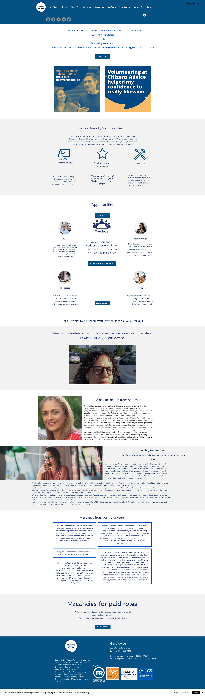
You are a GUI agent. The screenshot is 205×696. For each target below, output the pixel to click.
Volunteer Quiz (134, 321)
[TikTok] (69, 19)
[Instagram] (48, 19)
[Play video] (102, 364)
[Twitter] (58, 19)
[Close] (202, 692)
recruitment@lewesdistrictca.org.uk (114, 47)
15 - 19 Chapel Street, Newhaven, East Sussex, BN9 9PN (133, 658)
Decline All (185, 693)
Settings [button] (175, 693)
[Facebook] (53, 19)
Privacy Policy (84, 693)
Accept (195, 693)
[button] (97, 110)
